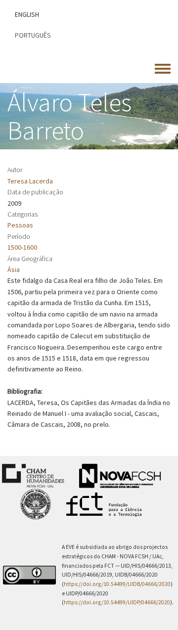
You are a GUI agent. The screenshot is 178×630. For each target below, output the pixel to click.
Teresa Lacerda (30, 181)
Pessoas (20, 225)
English (27, 14)
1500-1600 (22, 247)
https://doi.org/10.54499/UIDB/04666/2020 (117, 584)
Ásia (13, 269)
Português (33, 35)
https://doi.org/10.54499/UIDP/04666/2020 (117, 602)
